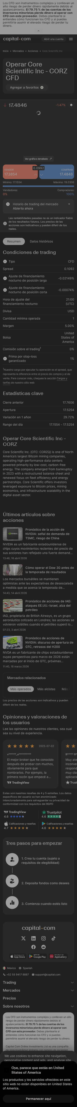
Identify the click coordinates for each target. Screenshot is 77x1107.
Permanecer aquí (38, 1099)
